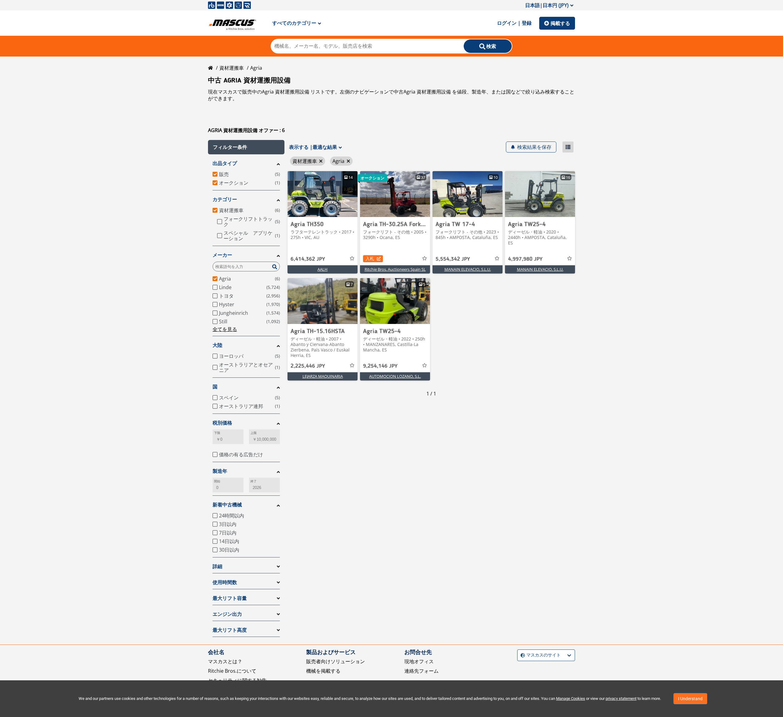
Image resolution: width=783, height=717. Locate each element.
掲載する (560, 23)
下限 (217, 433)
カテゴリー (225, 199)
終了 (253, 481)
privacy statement (621, 698)
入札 (370, 258)
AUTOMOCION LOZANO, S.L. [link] (395, 376)
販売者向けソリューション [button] (335, 661)
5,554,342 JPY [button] (453, 259)
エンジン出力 (227, 614)
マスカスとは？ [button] (225, 661)
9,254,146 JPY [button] (380, 366)
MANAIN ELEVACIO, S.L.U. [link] (467, 269)
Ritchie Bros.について (232, 670)
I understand (690, 698)
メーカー (222, 255)
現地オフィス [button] (419, 661)
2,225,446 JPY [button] (308, 366)
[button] (246, 147)
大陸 (217, 345)
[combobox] (521, 655)
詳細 (217, 566)
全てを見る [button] (225, 329)
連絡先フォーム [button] (421, 670)
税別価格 (222, 422)
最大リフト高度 (230, 630)
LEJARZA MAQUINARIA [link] (322, 376)
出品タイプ (225, 163)
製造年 (220, 471)
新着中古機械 (227, 504)
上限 (253, 433)
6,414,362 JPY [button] (308, 259)
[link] (323, 194)
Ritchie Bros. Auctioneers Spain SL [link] (395, 269)
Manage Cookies (570, 698)
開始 (217, 481)
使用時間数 (225, 582)
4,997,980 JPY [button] (525, 259)
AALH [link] (322, 269)
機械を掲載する (323, 670)
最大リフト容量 (230, 598)
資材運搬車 (231, 67)
